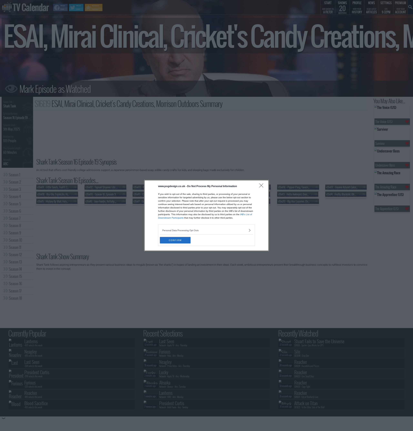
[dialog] (206, 215)
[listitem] (206, 230)
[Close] (262, 186)
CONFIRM (175, 240)
